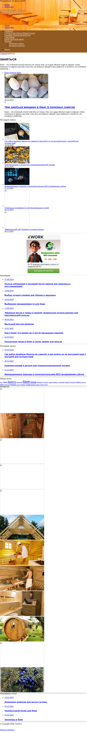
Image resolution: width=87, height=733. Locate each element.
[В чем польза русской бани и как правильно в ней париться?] (22, 590)
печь (2, 385)
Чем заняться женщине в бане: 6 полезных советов (40, 107)
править (37, 384)
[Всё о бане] (13, 22)
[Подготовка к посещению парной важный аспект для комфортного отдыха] (22, 565)
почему (22, 385)
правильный (30, 385)
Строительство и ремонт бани (20, 33)
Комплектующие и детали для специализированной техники (30, 165)
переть (84, 382)
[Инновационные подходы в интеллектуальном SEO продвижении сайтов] (17, 184)
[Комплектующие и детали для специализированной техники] (17, 163)
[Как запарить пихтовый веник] (22, 514)
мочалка (72, 382)
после (18, 384)
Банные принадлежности (17, 35)
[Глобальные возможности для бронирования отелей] (17, 206)
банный (19, 382)
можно (67, 382)
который (61, 382)
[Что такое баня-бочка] (22, 641)
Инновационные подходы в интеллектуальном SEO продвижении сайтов (35, 186)
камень (55, 382)
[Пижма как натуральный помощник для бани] (22, 412)
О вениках (10, 37)
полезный (7, 384)
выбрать (40, 382)
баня (26, 382)
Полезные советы (16, 44)
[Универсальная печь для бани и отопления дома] (22, 615)
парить (78, 382)
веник (33, 382)
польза (13, 385)
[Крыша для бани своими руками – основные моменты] (22, 539)
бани (5, 382)
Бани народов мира (14, 40)
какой (50, 382)
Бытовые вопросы (17, 46)
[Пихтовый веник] (22, 666)
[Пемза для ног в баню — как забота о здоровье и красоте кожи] (22, 488)
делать (45, 382)
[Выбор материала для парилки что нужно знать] (22, 463)
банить (12, 381)
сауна (46, 385)
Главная (9, 31)
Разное (8, 42)
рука (41, 385)
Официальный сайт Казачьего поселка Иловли (24, 229)
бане (1, 382)
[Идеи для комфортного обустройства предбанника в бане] (22, 437)
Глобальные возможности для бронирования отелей (27, 208)
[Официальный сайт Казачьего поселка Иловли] (17, 227)
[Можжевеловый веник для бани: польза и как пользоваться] (22, 692)
